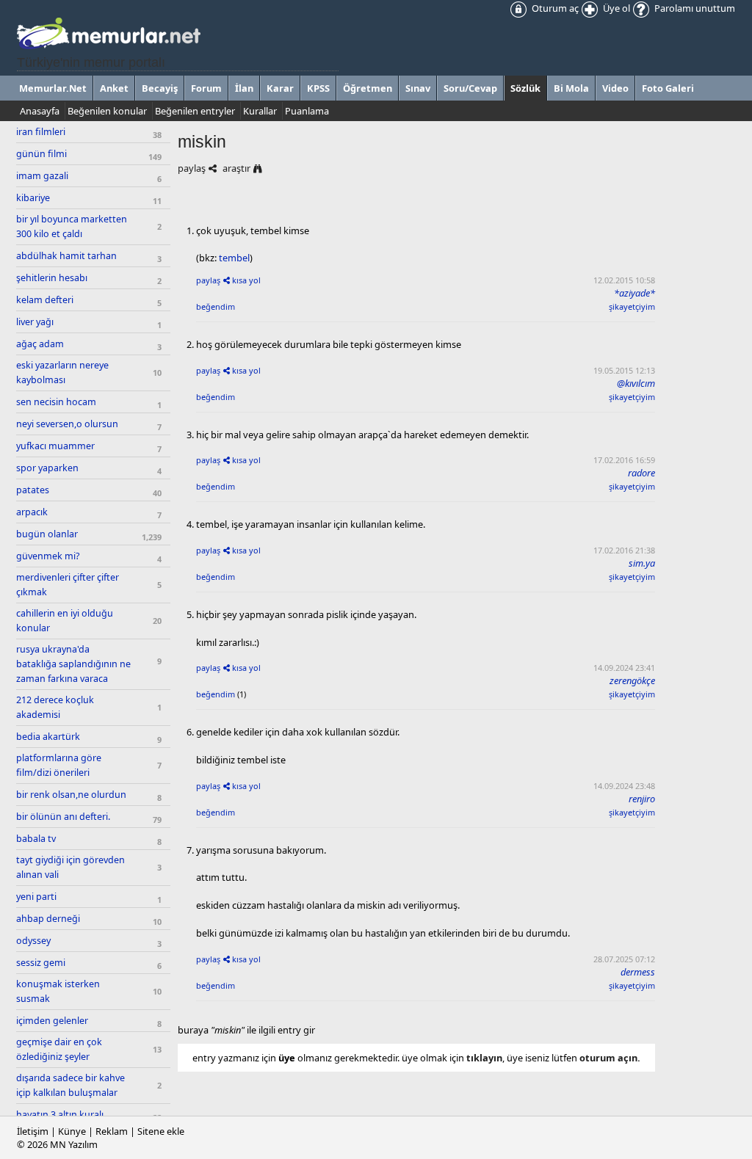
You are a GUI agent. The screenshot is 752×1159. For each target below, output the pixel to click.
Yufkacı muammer (55, 446)
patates (32, 490)
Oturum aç (554, 8)
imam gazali (42, 176)
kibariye (33, 198)
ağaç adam (40, 344)
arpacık (32, 512)
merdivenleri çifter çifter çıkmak (67, 584)
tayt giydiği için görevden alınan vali (70, 867)
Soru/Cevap (470, 88)
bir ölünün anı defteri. (63, 816)
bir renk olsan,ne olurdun (71, 794)
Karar (280, 88)
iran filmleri (40, 132)
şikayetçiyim (632, 306)
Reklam (111, 1131)
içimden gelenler (52, 1020)
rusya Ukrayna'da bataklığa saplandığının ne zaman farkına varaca (73, 664)
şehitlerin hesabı (51, 278)
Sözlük (525, 88)
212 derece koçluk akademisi (55, 707)
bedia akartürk (48, 736)
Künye (72, 1131)
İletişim (32, 1131)
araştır (236, 168)
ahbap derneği (48, 918)
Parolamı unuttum (693, 8)
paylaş (192, 168)
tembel (234, 257)
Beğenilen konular (107, 110)
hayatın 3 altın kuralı (60, 1114)
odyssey (33, 940)
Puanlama (307, 110)
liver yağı (35, 322)
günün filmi (41, 154)
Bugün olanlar (47, 534)
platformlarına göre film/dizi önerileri (58, 765)
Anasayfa (39, 110)
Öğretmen (367, 88)
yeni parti (36, 896)
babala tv (36, 838)
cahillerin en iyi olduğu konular (64, 620)
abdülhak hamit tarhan (66, 256)
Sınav (417, 88)
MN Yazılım (74, 1144)
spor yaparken (47, 468)
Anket (114, 88)
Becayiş (160, 88)
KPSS (318, 88)
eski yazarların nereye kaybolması (62, 372)
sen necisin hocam (56, 402)
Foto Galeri (668, 88)
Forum (206, 88)
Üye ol (615, 8)
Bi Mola (571, 88)
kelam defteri (44, 300)
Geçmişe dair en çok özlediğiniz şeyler (59, 1049)
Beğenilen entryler (195, 110)
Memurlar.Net (53, 88)
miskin (202, 141)
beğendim (215, 306)
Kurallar (260, 110)
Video (615, 88)
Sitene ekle (160, 1131)
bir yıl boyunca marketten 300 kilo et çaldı (71, 226)
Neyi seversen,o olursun (67, 424)
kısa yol (246, 280)
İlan (244, 88)
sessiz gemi (40, 962)
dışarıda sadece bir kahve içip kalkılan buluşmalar (70, 1085)
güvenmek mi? (47, 556)
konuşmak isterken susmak (58, 991)
